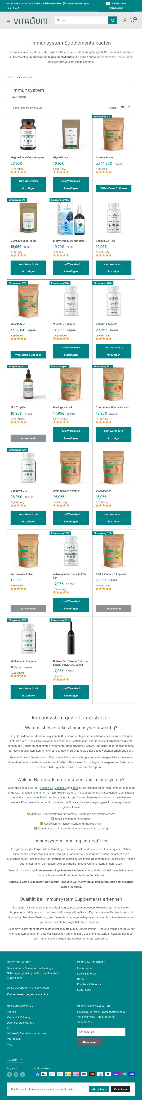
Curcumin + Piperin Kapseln (112, 407)
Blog (9, 1044)
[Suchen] (112, 20)
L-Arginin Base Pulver (23, 240)
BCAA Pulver (103, 490)
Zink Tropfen (18, 407)
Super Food (84, 989)
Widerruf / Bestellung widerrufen (27, 1033)
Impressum (14, 1038)
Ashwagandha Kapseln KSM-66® (70, 576)
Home (10, 77)
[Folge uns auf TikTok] (22, 1074)
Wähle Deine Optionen (113, 188)
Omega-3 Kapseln (106, 323)
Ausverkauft (28, 438)
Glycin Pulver (61, 157)
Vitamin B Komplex (64, 323)
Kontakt (11, 1012)
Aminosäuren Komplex (66, 490)
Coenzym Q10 (19, 490)
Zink (75, 787)
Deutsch (13, 1060)
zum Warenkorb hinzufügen (28, 184)
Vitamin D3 (46, 787)
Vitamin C (60, 787)
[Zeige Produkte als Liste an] (128, 107)
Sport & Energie (87, 973)
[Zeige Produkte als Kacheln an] (122, 107)
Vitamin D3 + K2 (105, 240)
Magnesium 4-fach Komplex (27, 157)
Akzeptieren (99, 1089)
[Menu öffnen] (8, 20)
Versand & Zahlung (18, 1017)
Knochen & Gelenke (89, 984)
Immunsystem (24, 77)
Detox (80, 979)
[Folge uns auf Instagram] (16, 1074)
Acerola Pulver (104, 157)
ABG (9, 1028)
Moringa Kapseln (63, 407)
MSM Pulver (18, 323)
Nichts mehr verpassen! (117, 5)
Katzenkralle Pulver (22, 574)
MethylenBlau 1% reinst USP (69, 240)
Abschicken (89, 1042)
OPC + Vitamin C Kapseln (111, 574)
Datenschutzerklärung (20, 1022)
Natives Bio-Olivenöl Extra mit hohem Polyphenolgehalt (70, 663)
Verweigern (120, 1089)
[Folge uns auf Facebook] (9, 1074)
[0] (132, 20)
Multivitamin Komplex (23, 661)
